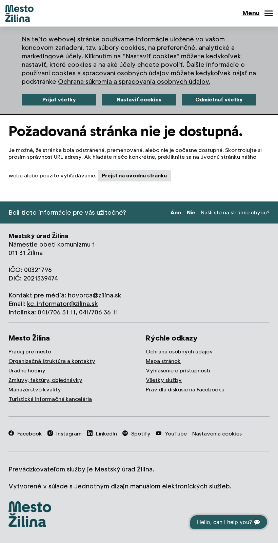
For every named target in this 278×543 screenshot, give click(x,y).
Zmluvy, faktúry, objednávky (45, 380)
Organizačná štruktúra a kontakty (51, 361)
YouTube (176, 434)
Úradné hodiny (26, 370)
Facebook (29, 434)
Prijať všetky (59, 99)
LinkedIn (106, 434)
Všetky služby (164, 380)
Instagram (69, 434)
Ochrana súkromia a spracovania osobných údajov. (134, 81)
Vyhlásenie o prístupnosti (178, 370)
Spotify (141, 434)
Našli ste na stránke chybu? (235, 212)
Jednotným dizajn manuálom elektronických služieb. (153, 486)
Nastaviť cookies (139, 99)
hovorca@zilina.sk (94, 295)
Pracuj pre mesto (29, 351)
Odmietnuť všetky (219, 99)
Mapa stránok (163, 361)
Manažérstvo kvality (34, 389)
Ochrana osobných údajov (179, 351)
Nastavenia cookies (217, 434)
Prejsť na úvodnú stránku (134, 175)
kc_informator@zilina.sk (62, 303)
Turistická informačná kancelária (50, 399)
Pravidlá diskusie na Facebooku (185, 389)
